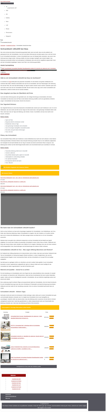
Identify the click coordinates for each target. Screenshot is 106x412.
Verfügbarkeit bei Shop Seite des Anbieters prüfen (28, 366)
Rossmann (9, 32)
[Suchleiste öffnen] (40, 40)
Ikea (7, 21)
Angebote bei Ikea (10, 45)
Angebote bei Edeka (16, 381)
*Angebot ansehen (5, 74)
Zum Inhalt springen (5, 1)
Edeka (8, 17)
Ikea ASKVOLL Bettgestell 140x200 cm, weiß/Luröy (13, 181)
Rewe (7, 28)
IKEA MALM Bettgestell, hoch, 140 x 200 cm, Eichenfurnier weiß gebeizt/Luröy (19, 177)
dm (7, 14)
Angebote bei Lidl (16, 385)
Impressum (8, 394)
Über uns (7, 398)
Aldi (7, 10)
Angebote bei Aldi (16, 379)
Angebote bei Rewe (16, 387)
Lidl (7, 25)
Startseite (2, 45)
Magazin (8, 36)
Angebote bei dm (16, 389)
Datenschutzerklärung (10, 396)
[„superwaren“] (34, 8)
